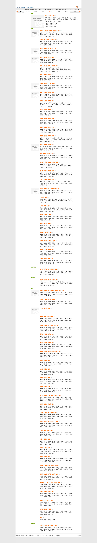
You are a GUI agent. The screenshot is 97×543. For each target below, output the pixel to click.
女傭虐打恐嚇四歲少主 (46, 258)
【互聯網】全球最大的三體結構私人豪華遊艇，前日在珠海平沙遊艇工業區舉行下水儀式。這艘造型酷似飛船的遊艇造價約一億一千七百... (56, 355)
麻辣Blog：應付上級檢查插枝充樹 (50, 482)
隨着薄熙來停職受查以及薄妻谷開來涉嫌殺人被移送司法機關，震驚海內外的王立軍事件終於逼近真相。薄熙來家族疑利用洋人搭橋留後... (56, 529)
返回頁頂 (79, 535)
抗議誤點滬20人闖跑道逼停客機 (49, 465)
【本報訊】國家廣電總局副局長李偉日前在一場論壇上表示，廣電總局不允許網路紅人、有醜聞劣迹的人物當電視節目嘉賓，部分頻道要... (56, 373)
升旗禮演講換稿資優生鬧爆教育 (49, 474)
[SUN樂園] (49, 9)
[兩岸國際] (32, 9)
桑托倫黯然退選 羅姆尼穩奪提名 (49, 269)
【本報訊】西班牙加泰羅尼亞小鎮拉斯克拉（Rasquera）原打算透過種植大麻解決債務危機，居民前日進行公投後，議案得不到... (56, 69)
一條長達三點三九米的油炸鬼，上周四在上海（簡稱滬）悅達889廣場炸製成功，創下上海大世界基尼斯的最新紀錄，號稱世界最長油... (56, 504)
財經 (26, 535)
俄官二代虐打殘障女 (46, 74)
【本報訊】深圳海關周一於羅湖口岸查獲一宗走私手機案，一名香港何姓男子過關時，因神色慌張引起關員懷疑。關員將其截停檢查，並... (55, 390)
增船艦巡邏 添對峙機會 (46, 316)
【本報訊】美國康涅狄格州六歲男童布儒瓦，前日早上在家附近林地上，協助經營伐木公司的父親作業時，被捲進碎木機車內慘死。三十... (56, 113)
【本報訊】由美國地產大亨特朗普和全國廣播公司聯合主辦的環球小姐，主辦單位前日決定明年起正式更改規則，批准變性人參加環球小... (56, 218)
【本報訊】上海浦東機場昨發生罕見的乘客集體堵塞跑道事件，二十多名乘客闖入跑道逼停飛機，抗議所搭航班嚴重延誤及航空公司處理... (56, 469)
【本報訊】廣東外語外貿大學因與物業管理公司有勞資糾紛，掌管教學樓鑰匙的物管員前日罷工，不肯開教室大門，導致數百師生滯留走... (56, 460)
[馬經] (56, 9)
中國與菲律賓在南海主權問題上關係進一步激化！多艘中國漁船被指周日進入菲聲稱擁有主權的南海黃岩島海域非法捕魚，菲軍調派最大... (56, 294)
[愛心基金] (69, 9)
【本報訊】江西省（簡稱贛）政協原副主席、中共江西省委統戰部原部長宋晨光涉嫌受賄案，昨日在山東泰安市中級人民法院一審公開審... (56, 346)
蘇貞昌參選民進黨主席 (46, 334)
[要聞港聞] (27, 9)
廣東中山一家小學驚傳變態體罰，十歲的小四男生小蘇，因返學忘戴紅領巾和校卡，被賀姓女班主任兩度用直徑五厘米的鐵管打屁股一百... (56, 513)
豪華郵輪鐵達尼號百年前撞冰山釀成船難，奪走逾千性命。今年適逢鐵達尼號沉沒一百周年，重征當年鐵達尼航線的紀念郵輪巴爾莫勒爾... (61, 19)
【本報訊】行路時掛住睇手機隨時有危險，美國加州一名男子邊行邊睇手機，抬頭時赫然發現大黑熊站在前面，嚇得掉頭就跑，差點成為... (56, 174)
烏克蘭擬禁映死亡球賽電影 (48, 83)
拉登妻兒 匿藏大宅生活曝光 (48, 39)
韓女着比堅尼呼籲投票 (46, 100)
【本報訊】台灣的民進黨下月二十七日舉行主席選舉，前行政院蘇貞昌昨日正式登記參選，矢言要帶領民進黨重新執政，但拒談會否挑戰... (56, 338)
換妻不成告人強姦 (45, 439)
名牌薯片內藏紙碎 (45, 447)
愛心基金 (53, 535)
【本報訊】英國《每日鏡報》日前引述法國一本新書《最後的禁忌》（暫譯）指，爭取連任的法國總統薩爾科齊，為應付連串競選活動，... (56, 139)
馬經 (43, 535)
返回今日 (75, 11)
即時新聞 (23, 7)
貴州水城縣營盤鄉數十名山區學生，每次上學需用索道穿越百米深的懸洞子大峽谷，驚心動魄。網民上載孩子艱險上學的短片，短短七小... (56, 399)
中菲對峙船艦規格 (45, 308)
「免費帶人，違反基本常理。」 (49, 520)
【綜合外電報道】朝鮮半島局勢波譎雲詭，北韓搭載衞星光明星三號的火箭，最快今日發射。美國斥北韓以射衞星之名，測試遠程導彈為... (56, 52)
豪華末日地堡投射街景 (46, 144)
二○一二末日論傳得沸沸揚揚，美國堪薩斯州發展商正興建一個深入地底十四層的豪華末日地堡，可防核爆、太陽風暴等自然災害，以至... (56, 148)
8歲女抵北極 (43, 197)
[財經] (36, 9)
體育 (40, 535)
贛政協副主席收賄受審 (46, 342)
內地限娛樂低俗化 (45, 369)
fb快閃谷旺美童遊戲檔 (46, 153)
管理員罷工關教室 (45, 456)
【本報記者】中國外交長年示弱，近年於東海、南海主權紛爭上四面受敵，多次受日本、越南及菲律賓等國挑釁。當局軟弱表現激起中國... (56, 320)
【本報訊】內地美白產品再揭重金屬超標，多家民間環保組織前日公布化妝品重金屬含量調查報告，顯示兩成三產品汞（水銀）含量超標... (56, 425)
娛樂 (29, 535)
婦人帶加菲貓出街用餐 (46, 249)
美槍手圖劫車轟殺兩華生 (47, 92)
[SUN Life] (44, 9)
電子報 (19, 7)
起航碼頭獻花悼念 (51, 24)
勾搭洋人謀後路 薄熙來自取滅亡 (49, 525)
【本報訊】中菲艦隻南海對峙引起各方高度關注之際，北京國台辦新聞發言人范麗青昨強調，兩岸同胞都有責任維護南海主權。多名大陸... (56, 303)
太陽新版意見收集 (30, 7)
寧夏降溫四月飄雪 (45, 377)
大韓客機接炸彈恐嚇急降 (47, 57)
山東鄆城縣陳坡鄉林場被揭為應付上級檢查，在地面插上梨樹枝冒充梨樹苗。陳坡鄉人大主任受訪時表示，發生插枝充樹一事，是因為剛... (56, 486)
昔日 (20, 11)
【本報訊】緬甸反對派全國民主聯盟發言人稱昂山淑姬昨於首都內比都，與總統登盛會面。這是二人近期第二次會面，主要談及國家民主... (56, 131)
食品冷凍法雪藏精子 (46, 223)
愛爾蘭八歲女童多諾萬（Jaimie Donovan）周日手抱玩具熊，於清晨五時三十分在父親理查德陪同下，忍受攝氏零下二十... (56, 201)
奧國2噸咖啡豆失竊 (45, 232)
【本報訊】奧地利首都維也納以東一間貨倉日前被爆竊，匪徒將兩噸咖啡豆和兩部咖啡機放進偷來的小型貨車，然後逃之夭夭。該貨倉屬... (56, 236)
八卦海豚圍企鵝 (44, 206)
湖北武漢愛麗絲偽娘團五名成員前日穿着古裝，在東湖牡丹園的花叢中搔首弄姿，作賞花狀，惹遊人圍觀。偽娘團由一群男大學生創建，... (56, 495)
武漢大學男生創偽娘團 (46, 491)
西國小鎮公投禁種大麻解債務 (48, 65)
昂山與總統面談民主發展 (47, 127)
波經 (46, 535)
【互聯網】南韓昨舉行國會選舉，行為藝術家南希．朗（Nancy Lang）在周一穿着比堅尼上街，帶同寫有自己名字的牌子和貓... (56, 104)
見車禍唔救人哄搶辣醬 (46, 404)
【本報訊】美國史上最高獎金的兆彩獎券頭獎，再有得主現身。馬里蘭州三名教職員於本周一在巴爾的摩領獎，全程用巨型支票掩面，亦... (56, 192)
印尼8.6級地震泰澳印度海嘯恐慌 (49, 30)
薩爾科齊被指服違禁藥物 (47, 135)
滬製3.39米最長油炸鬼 (46, 500)
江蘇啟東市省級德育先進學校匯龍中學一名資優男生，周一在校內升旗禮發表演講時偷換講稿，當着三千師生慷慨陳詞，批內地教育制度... (56, 478)
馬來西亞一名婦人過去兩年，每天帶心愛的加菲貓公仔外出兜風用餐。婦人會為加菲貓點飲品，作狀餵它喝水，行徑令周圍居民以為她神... (56, 253)
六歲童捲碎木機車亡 (46, 109)
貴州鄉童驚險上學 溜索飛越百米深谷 (50, 395)
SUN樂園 (37, 535)
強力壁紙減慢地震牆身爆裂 (48, 241)
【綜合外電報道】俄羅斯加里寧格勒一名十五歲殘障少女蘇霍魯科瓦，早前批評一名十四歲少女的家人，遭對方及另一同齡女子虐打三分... (56, 78)
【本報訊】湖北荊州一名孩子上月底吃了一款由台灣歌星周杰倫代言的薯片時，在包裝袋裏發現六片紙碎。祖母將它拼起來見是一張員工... (56, 451)
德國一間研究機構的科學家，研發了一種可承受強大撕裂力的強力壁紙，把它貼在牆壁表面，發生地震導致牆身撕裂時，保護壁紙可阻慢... (56, 244)
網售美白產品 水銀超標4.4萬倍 (49, 421)
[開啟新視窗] (60, 30)
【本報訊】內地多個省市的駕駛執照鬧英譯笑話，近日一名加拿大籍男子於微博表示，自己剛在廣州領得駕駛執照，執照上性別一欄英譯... (56, 329)
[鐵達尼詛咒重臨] (32, 14)
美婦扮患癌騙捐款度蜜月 (47, 118)
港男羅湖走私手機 (45, 386)
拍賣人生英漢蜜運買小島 (47, 179)
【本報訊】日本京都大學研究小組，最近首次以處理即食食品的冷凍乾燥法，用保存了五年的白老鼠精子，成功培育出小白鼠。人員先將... (56, 227)
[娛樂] (39, 9)
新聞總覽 (58, 535)
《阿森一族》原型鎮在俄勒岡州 (49, 162)
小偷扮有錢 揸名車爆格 (46, 430)
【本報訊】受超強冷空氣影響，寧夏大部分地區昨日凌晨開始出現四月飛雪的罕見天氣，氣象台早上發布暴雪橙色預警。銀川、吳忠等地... (56, 381)
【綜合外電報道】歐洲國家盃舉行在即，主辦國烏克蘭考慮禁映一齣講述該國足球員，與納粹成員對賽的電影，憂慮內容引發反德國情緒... (56, 87)
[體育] (53, 9)
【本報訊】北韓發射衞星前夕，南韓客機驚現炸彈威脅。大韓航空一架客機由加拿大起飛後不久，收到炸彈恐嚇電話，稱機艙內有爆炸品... (56, 61)
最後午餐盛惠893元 (52, 23)
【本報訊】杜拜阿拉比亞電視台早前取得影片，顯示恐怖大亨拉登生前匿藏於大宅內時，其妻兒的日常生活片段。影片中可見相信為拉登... (56, 43)
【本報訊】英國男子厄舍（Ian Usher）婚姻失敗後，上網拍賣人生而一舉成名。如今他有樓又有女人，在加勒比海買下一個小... (56, 183)
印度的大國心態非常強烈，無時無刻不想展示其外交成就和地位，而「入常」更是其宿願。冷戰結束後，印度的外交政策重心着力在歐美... (56, 283)
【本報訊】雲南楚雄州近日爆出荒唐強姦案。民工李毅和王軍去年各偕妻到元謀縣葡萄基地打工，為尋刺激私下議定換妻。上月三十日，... (56, 443)
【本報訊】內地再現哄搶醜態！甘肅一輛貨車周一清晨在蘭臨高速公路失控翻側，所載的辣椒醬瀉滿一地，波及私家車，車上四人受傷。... (56, 408)
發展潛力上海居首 (45, 360)
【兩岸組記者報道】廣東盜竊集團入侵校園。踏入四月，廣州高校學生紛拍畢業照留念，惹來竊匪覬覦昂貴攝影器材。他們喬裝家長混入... (56, 416)
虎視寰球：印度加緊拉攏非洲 (48, 279)
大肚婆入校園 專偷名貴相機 (48, 412)
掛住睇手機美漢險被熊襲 (47, 170)
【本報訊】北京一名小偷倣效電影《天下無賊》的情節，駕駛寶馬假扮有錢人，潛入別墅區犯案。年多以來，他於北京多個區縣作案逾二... (56, 434)
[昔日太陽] (75, 9)
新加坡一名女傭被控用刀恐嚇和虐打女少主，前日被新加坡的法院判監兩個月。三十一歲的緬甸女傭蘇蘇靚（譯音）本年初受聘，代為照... (56, 262)
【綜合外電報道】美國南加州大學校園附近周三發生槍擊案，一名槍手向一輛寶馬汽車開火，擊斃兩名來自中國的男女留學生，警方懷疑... (56, 96)
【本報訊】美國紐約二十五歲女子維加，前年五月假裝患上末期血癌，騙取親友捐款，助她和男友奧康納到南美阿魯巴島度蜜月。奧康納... (56, 122)
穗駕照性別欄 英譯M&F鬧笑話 (49, 325)
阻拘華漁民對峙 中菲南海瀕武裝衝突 (50, 290)
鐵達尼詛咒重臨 (49, 15)
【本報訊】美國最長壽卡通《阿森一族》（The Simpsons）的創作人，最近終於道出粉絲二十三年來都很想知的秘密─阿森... (56, 166)
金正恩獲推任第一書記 (46, 48)
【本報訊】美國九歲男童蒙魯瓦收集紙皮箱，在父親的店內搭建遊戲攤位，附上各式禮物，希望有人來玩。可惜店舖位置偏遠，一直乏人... (56, 157)
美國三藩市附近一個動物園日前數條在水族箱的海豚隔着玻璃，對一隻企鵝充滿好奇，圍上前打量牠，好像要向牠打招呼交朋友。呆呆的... (56, 209)
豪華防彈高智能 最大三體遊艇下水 (50, 351)
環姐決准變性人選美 (46, 214)
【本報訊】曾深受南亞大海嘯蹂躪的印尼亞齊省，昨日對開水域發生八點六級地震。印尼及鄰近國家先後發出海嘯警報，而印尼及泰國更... (56, 34)
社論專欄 (49, 535)
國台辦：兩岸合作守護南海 (48, 299)
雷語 (41, 517)
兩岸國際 (22, 535)
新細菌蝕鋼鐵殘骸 (51, 26)
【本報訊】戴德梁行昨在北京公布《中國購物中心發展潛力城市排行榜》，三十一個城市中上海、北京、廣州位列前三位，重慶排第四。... (56, 364)
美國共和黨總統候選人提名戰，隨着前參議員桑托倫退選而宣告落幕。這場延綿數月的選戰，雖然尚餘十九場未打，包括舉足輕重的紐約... (56, 273)
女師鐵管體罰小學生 (46, 509)
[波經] (60, 9)
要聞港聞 (18, 535)
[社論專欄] (64, 9)
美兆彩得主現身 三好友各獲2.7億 (50, 188)
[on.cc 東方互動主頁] (77, 7)
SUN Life (32, 535)
